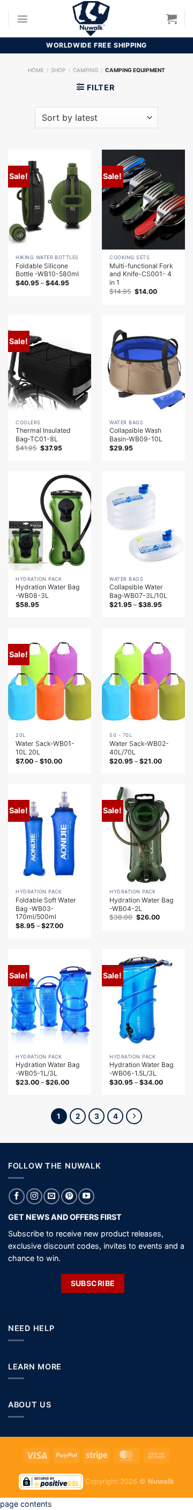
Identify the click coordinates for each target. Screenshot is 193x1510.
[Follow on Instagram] (34, 1196)
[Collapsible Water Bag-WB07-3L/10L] (143, 521)
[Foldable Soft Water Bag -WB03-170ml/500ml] (49, 833)
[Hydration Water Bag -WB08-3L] (49, 521)
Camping (85, 70)
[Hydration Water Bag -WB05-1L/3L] (49, 998)
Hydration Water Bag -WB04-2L (141, 904)
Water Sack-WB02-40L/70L (139, 748)
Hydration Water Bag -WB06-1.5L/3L (141, 1069)
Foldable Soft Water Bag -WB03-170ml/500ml (46, 908)
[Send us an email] (51, 1196)
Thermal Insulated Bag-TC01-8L (43, 434)
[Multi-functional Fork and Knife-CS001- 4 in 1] (143, 199)
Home (36, 70)
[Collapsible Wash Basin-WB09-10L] (143, 364)
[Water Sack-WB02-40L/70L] (143, 677)
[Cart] (171, 18)
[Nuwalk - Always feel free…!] (91, 18)
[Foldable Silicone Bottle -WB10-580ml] (49, 199)
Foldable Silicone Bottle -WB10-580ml (47, 270)
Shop (58, 70)
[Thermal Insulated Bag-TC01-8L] (49, 364)
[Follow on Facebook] (17, 1196)
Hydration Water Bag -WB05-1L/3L (47, 1069)
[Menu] (22, 18)
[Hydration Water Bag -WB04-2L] (143, 833)
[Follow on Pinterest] (69, 1196)
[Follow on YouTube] (86, 1196)
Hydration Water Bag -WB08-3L (47, 591)
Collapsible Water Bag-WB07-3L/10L (138, 591)
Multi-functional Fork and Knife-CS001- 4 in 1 (141, 274)
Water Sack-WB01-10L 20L (45, 748)
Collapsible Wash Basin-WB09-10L (135, 434)
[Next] (134, 1116)
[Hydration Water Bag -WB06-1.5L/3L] (143, 998)
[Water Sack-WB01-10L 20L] (49, 677)
